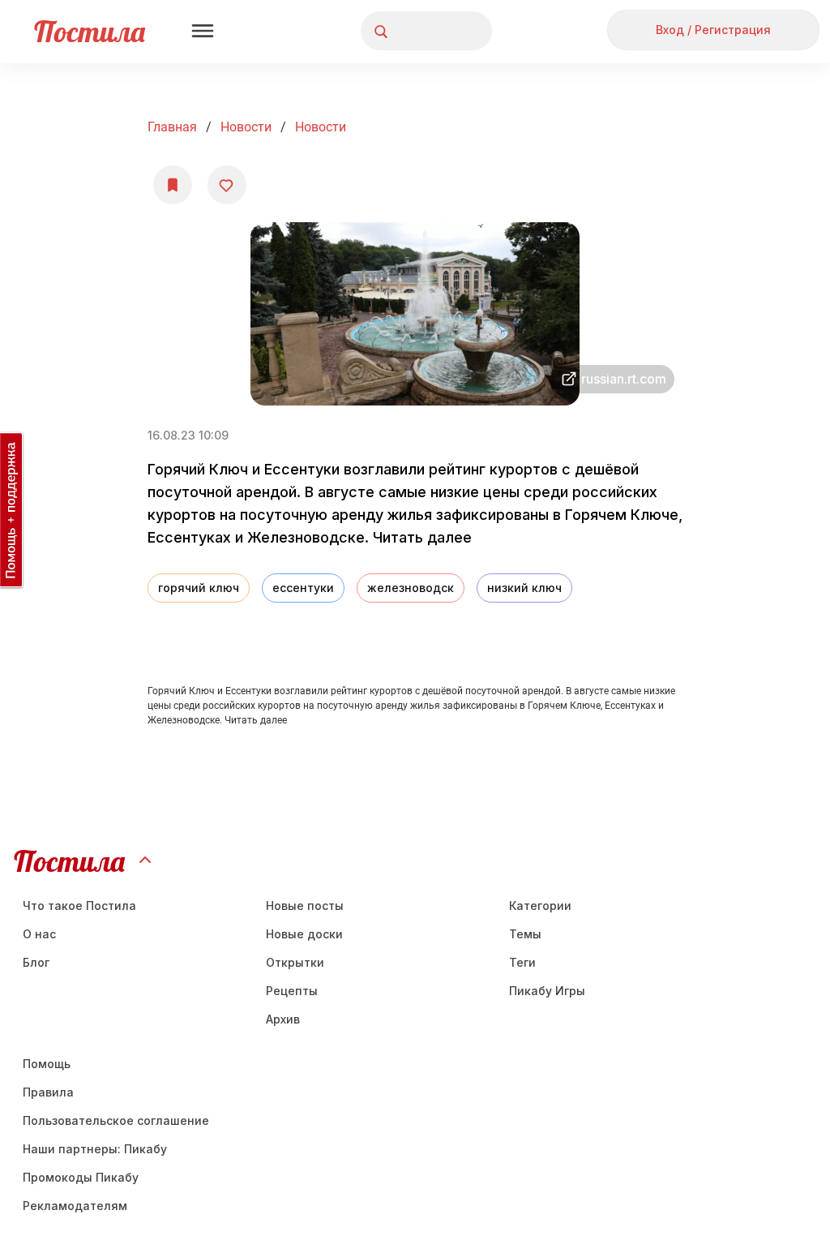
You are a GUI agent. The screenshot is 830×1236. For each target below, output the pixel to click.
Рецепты (292, 991)
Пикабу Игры (547, 991)
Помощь (47, 1064)
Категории (540, 905)
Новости (246, 127)
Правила (48, 1092)
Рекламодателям (75, 1205)
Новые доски (304, 934)
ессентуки (303, 587)
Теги (522, 962)
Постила (89, 31)
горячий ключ (198, 587)
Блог (36, 962)
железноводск (410, 587)
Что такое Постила (79, 905)
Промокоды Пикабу (81, 1177)
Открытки (295, 962)
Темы (525, 934)
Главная (172, 127)
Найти (418, 31)
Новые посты (305, 905)
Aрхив (283, 1019)
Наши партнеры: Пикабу (95, 1149)
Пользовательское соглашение (116, 1120)
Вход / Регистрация (713, 29)
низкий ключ (524, 587)
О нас (39, 934)
